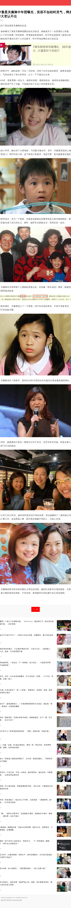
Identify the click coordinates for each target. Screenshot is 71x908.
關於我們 (3, 900)
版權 (20, 900)
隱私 (17, 900)
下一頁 (35, 609)
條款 (14, 900)
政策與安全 (9, 900)
